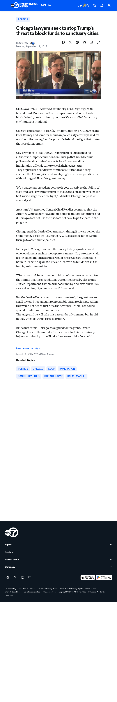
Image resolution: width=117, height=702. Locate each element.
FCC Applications (50, 592)
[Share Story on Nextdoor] (84, 42)
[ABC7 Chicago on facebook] (8, 577)
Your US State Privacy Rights (71, 589)
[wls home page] (11, 532)
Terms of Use (90, 589)
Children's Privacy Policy (47, 589)
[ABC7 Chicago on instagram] (23, 577)
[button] (6, 5)
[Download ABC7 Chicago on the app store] (87, 577)
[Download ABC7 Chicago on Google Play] (104, 577)
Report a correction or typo (28, 348)
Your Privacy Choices (26, 589)
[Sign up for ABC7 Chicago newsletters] (30, 577)
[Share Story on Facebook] (63, 42)
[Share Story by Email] (91, 42)
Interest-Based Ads (12, 592)
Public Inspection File (31, 592)
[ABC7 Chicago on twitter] (15, 577)
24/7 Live (46, 5)
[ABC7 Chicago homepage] (24, 5)
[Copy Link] (98, 42)
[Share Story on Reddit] (77, 42)
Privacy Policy (10, 589)
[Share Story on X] (70, 42)
